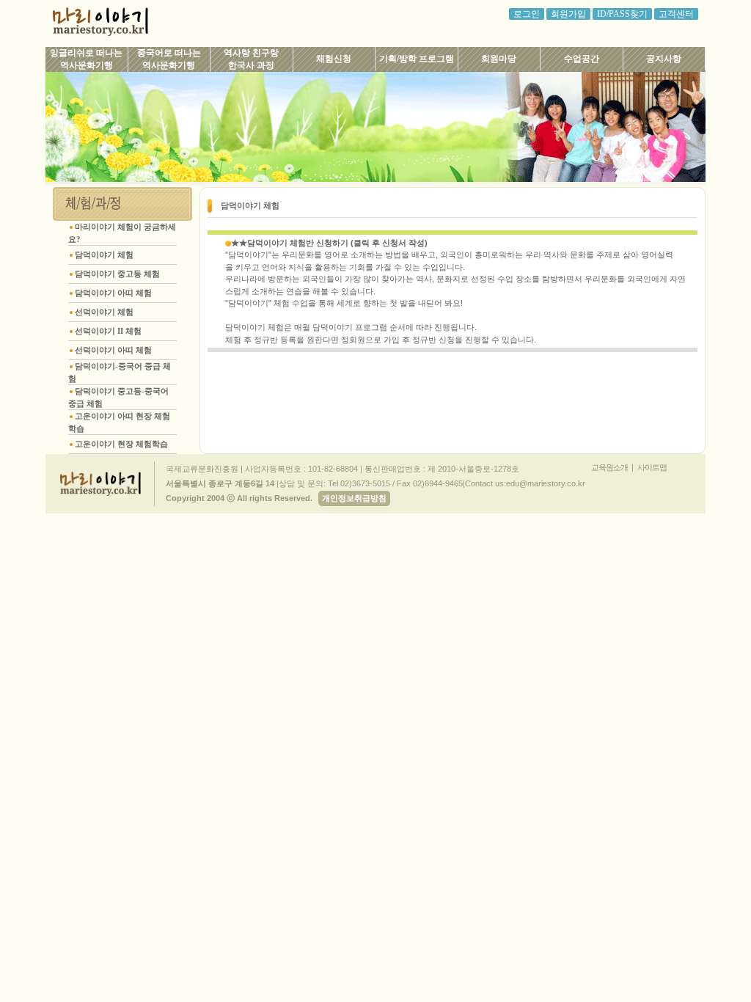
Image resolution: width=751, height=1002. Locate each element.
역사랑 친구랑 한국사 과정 (251, 59)
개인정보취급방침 (354, 498)
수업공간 (581, 59)
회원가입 (568, 14)
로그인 (526, 14)
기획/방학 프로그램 (416, 59)
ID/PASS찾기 (622, 14)
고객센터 (676, 14)
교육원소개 (609, 467)
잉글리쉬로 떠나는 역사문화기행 (86, 59)
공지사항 (663, 59)
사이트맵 (652, 467)
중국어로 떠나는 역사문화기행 (169, 59)
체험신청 (333, 59)
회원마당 (498, 59)
